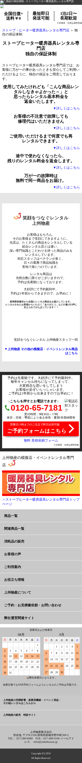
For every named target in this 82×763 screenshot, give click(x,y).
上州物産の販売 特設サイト (19, 715)
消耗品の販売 (14, 541)
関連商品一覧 (14, 528)
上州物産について (17, 592)
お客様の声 (12, 554)
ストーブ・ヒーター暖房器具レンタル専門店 (35, 30)
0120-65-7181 (36, 407)
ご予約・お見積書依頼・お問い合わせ (32, 605)
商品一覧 (11, 516)
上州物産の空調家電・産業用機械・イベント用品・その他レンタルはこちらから (32, 702)
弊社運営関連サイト (19, 618)
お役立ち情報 (14, 579)
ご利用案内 (12, 567)
